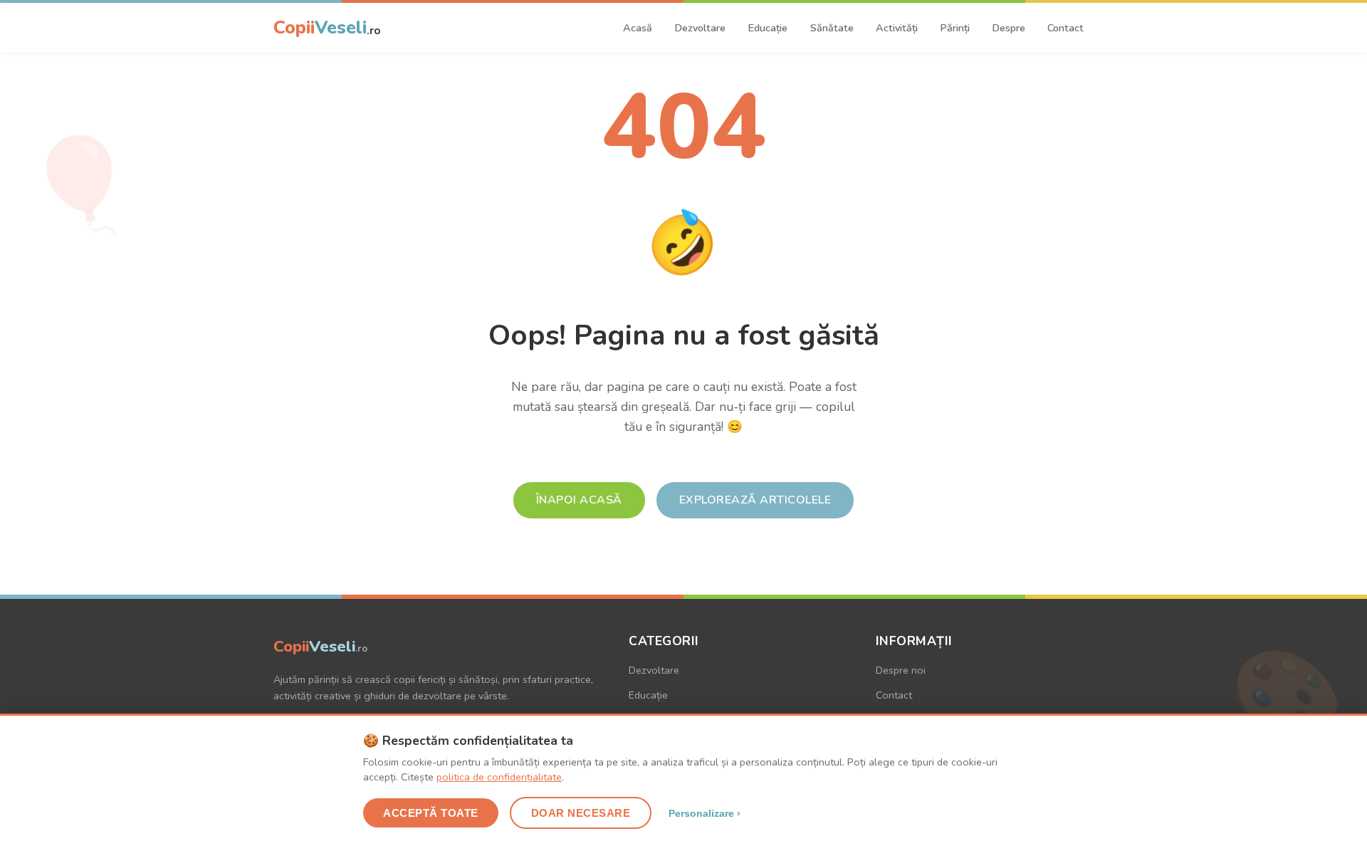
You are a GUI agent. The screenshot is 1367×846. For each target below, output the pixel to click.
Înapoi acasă (579, 500)
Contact (1065, 28)
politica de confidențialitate (499, 777)
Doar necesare (581, 813)
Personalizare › (704, 813)
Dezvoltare (700, 28)
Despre (1008, 28)
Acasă (637, 28)
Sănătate (832, 28)
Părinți (955, 28)
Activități (897, 28)
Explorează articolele (755, 500)
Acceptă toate (430, 813)
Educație (767, 28)
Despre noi (901, 670)
